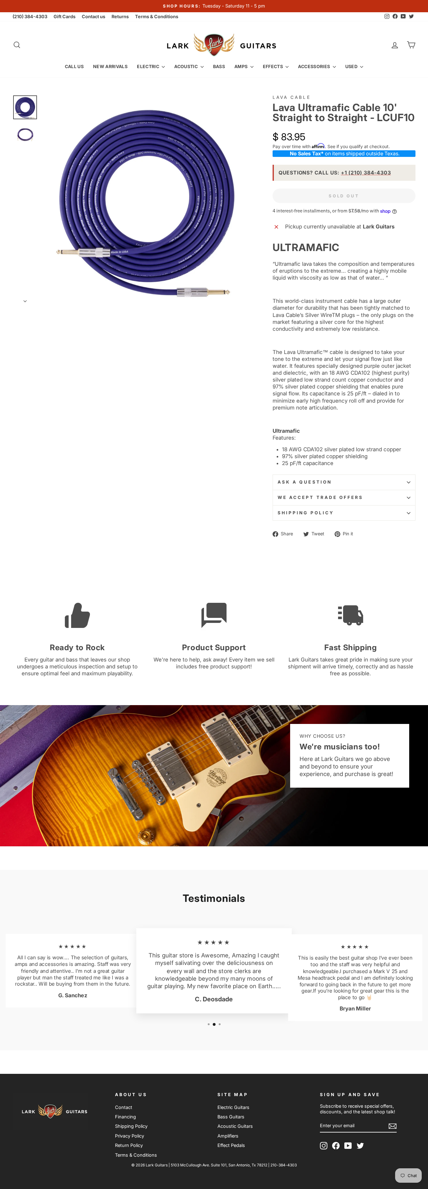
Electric (148, 66)
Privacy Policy (129, 1135)
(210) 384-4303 (30, 16)
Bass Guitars (230, 1116)
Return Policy (129, 1145)
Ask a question (305, 482)
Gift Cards (65, 16)
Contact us (93, 16)
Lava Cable (292, 97)
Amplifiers (227, 1135)
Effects (273, 66)
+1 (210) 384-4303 (366, 172)
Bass (219, 66)
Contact (123, 1107)
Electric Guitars (233, 1107)
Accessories (314, 66)
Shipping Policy (306, 512)
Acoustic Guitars (235, 1126)
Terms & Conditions (156, 16)
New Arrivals (110, 66)
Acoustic (186, 66)
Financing (125, 1116)
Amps (241, 66)
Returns (120, 16)
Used (352, 66)
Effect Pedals (231, 1145)
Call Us (74, 66)
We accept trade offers (320, 497)
